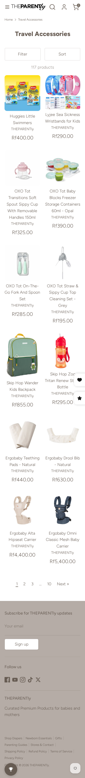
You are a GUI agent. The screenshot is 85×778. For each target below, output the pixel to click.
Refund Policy (38, 751)
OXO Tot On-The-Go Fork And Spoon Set (22, 292)
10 (49, 583)
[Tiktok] (30, 679)
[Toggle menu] (6, 7)
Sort (62, 54)
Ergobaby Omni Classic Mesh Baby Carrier (62, 540)
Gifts (58, 738)
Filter (22, 54)
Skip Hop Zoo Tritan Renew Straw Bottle (62, 381)
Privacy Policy (14, 758)
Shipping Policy (15, 751)
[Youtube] (15, 679)
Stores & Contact (42, 745)
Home (9, 19)
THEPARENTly (39, 765)
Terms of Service (61, 751)
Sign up (22, 644)
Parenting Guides (16, 745)
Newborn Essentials (39, 738)
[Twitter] (38, 679)
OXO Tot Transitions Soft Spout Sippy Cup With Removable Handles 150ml (22, 204)
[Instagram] (22, 679)
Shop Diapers (13, 738)
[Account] (64, 5)
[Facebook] (7, 679)
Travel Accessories (30, 19)
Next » (63, 583)
